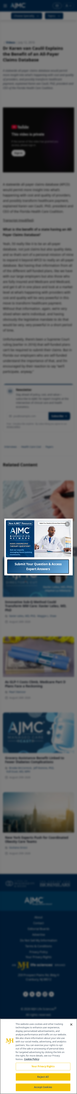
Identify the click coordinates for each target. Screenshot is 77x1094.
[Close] (71, 1024)
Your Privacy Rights (43, 1066)
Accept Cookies (43, 1087)
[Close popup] (67, 524)
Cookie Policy (31, 1059)
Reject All (43, 1076)
